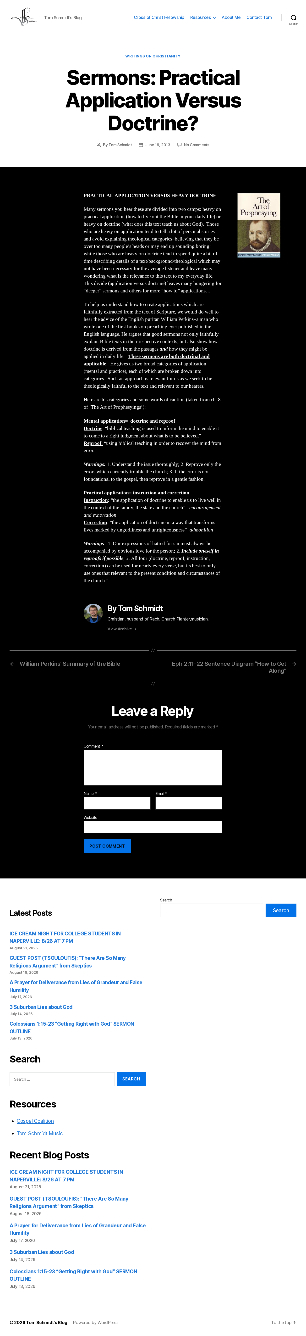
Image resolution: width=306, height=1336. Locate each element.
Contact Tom (259, 17)
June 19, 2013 (157, 144)
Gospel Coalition (35, 1121)
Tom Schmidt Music (40, 1133)
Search (166, 900)
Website (90, 817)
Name (90, 794)
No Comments (196, 144)
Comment (94, 746)
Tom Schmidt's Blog (46, 1322)
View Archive (122, 628)
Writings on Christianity (152, 56)
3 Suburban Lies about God (42, 1007)
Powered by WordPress (96, 1322)
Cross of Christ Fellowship (159, 17)
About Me (231, 17)
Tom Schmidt (120, 144)
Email (161, 794)
